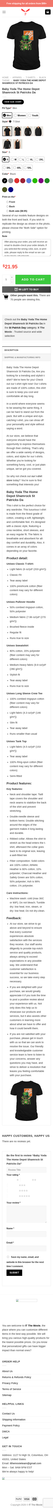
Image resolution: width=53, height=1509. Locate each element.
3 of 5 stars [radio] (13, 1185)
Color (5, 174)
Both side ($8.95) (18, 211)
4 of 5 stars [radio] (13, 1190)
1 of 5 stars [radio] (11, 1180)
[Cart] (48, 12)
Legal (5, 1437)
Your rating (13, 1175)
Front (12, 202)
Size (4, 152)
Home (5, 77)
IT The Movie (32, 1325)
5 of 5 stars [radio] (13, 1196)
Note (4, 236)
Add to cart (33, 279)
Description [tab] (11, 350)
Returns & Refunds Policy (16, 1377)
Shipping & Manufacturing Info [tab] (22, 357)
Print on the (8, 196)
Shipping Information (13, 1419)
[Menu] (4, 12)
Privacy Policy (10, 1383)
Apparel (17, 77)
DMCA (6, 1431)
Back (12, 206)
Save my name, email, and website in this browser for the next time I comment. (25, 1261)
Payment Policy (11, 1425)
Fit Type (6, 108)
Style (6, 121)
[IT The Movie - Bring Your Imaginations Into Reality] (25, 12)
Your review (13, 1202)
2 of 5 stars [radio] (26, 1180)
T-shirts (30, 77)
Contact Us (8, 1413)
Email (10, 1242)
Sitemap (6, 1395)
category (22, 327)
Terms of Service (11, 1389)
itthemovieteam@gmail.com (25, 1463)
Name (10, 1228)
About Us (7, 1371)
